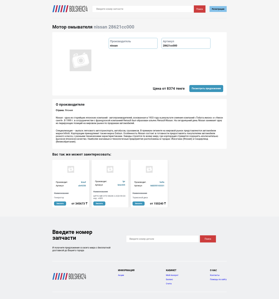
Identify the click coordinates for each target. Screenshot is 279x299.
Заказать (60, 203)
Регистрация (218, 9)
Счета (169, 283)
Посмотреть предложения (206, 88)
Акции (121, 275)
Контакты (215, 275)
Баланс (169, 279)
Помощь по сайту (218, 279)
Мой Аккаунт (172, 275)
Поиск (199, 9)
